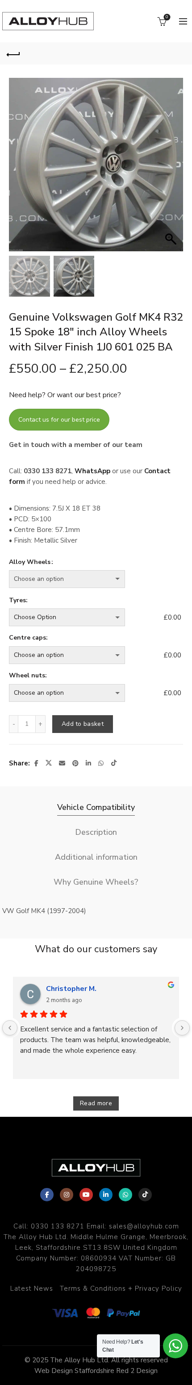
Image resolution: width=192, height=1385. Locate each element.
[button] (172, 169)
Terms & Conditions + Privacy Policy (121, 1288)
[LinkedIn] (106, 1194)
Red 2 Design (137, 1370)
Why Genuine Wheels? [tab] (96, 882)
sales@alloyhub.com (144, 1226)
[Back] (13, 53)
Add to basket (83, 724)
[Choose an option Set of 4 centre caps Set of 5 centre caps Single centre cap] (84, 655)
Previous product (156, 53)
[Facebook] (47, 1194)
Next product (178, 53)
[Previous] (9, 1027)
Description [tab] (96, 832)
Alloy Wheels (29, 562)
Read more (96, 1103)
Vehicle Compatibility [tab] (96, 807)
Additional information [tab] (96, 857)
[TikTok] (145, 1194)
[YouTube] (86, 1194)
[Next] (182, 1027)
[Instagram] (66, 1194)
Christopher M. (71, 989)
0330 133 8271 (57, 1226)
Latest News (31, 1288)
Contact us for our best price (59, 419)
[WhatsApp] (125, 1194)
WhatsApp (92, 471)
